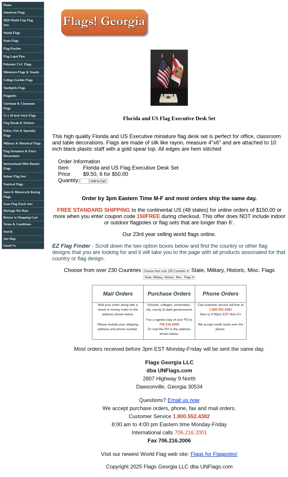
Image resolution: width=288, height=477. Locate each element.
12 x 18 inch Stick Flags (19, 115)
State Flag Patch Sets (17, 204)
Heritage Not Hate (15, 210)
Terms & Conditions (17, 224)
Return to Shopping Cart (20, 217)
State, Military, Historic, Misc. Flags (233, 270)
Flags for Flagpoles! (214, 454)
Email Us (9, 245)
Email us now (183, 400)
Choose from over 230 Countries (102, 270)
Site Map (9, 239)
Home (7, 5)
